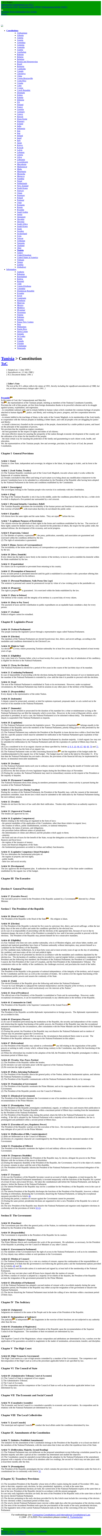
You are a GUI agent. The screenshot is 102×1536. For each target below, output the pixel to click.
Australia (21, 47)
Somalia (20, 334)
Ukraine (20, 343)
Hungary (20, 121)
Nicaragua (21, 312)
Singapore (21, 217)
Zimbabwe (21, 267)
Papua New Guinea (25, 322)
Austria (20, 50)
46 (29, 1196)
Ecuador (20, 293)
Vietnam (20, 260)
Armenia (20, 45)
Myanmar (21, 310)
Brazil (19, 64)
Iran (18, 131)
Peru (19, 324)
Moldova (21, 307)
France (20, 107)
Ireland (20, 136)
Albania (20, 35)
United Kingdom (24, 255)
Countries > (22, 1531)
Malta (19, 169)
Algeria (20, 38)
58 (20, 1266)
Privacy (4, 14)
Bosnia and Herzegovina (27, 62)
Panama (20, 319)
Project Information (18, 12)
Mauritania (21, 171)
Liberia (20, 155)
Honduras (21, 300)
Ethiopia (20, 100)
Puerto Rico (22, 329)
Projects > (5, 1531)
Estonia (20, 97)
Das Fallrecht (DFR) (9, 7)
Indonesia (21, 128)
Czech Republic (23, 90)
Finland (20, 104)
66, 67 (79, 747)
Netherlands (22, 183)
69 (88, 747)
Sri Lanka (21, 336)
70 (91, 747)
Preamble (5, 398)
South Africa (22, 224)
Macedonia (21, 164)
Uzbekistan (21, 346)
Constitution (42, 1531)
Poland (20, 198)
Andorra (20, 272)
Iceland (20, 124)
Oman (19, 193)
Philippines (21, 327)
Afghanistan (22, 33)
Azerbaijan (21, 52)
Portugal (20, 200)
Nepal (19, 181)
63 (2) (38, 1208)
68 (85, 747)
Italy (19, 140)
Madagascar (22, 167)
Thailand (20, 245)
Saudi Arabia (22, 212)
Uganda (20, 341)
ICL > (13, 1531)
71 (97, 747)
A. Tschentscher (74, 1517)
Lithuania (21, 159)
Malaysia (21, 303)
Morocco (21, 176)
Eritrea (20, 95)
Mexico (20, 305)
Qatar (19, 202)
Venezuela (21, 348)
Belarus (20, 57)
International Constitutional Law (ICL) (17, 4)
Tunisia (7, 358)
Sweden (20, 231)
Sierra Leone (22, 331)
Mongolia (21, 174)
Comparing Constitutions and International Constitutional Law (61, 1515)
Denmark (21, 93)
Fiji (18, 102)
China (19, 76)
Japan (19, 143)
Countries (5, 12)
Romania (21, 205)
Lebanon (20, 152)
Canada (20, 71)
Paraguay (21, 195)
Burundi (20, 281)
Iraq (18, 133)
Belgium (20, 59)
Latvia (19, 150)
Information (11, 269)
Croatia (20, 83)
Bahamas (21, 274)
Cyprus (20, 88)
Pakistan (20, 317)
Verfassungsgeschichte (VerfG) (54, 7)
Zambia (20, 264)
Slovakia (20, 219)
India (19, 126)
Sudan (19, 339)
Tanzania (21, 243)
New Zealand (22, 186)
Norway (20, 190)
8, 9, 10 (73, 747)
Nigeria (20, 315)
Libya (19, 157)
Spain (19, 229)
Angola (20, 40)
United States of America (27, 257)
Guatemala (21, 298)
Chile (19, 284)
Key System (31, 12)
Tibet (19, 248)
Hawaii (20, 116)
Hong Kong (22, 119)
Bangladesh (22, 276)
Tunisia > (32, 1531)
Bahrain (20, 54)
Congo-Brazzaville (25, 78)
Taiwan (20, 238)
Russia (20, 207)
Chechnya (21, 73)
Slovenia (20, 222)
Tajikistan (21, 241)
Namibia (20, 179)
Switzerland (22, 233)
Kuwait (20, 147)
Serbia (19, 214)
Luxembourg (22, 162)
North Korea (22, 188)
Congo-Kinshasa (24, 286)
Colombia (21, 288)
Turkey (20, 253)
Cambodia (21, 69)
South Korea (22, 226)
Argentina (21, 42)
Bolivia (20, 279)
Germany (21, 112)
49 (14, 1266)
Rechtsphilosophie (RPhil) (30, 7)
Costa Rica (21, 81)
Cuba (19, 85)
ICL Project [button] (6, 2)
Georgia (20, 109)
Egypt (19, 296)
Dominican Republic (25, 291)
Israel (19, 138)
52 (40, 1471)
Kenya (20, 145)
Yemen (20, 262)
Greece (20, 114)
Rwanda (20, 210)
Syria (19, 236)
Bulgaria (20, 66)
